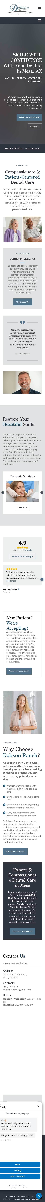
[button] (29, 117)
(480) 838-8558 (10, 986)
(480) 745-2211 (17, 283)
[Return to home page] (20, 8)
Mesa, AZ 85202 (11, 977)
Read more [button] (11, 580)
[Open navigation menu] (39, 8)
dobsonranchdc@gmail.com (17, 989)
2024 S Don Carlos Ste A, (15, 974)
